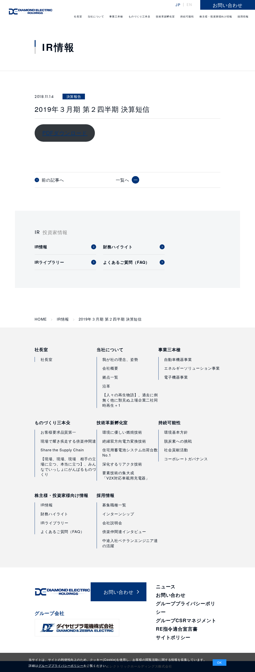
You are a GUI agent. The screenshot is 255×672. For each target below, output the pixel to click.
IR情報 (63, 319)
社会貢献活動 (176, 449)
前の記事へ (53, 180)
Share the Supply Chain (62, 449)
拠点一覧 (110, 377)
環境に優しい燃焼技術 (122, 432)
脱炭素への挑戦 (178, 441)
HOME (41, 319)
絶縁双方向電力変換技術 (124, 441)
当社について (110, 349)
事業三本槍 (169, 349)
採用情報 (106, 495)
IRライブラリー (55, 522)
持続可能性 (169, 422)
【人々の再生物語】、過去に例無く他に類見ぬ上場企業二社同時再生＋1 (130, 400)
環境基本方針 (176, 432)
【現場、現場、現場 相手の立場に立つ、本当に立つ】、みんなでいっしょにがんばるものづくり (68, 466)
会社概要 (110, 368)
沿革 (106, 386)
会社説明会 (112, 522)
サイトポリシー (173, 637)
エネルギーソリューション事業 (192, 368)
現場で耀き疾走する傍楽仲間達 (68, 441)
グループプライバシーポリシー (60, 665)
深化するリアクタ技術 (122, 464)
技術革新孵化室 (112, 422)
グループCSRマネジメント (186, 620)
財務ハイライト (54, 513)
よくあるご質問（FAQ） (62, 531)
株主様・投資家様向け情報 (61, 495)
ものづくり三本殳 (52, 422)
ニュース (166, 586)
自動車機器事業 (178, 359)
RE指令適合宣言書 (177, 628)
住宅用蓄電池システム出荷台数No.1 (130, 452)
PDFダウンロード (64, 132)
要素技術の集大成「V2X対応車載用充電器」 (126, 475)
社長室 (41, 349)
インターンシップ (118, 513)
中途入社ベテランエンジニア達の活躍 (130, 543)
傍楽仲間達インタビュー (124, 531)
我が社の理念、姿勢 (120, 359)
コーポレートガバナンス (186, 458)
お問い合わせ (171, 595)
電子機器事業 (176, 377)
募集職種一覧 (114, 504)
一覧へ (122, 180)
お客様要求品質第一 (58, 432)
